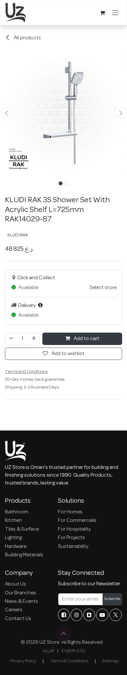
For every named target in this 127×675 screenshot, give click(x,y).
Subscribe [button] (112, 599)
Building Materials (24, 555)
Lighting (13, 538)
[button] (6, 113)
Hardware (15, 546)
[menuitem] (48, 650)
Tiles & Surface (22, 529)
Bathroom (16, 512)
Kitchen (13, 520)
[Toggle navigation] (115, 12)
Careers (13, 610)
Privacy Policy (23, 661)
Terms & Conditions (69, 661)
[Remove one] (10, 339)
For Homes (70, 512)
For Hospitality (74, 529)
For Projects (71, 538)
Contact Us (18, 619)
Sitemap (110, 661)
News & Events (21, 601)
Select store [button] (103, 288)
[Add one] (34, 339)
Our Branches (20, 593)
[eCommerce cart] (102, 12)
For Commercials (77, 520)
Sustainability (73, 546)
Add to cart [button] (86, 339)
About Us (15, 584)
